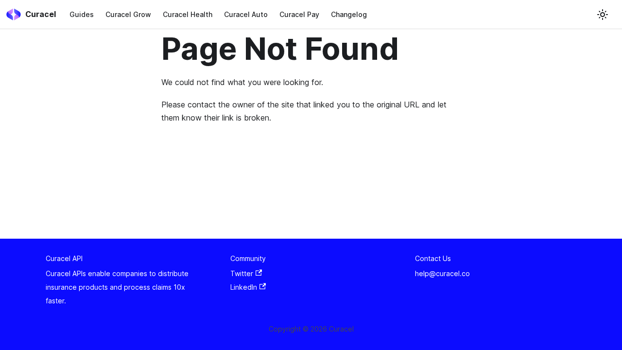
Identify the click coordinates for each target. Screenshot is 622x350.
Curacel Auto (246, 14)
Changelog (349, 14)
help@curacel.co (442, 273)
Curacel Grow (128, 14)
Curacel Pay (299, 14)
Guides (81, 14)
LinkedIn (243, 287)
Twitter (241, 273)
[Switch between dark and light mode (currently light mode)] (602, 14)
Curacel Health (187, 14)
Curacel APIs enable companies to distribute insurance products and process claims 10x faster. (117, 287)
